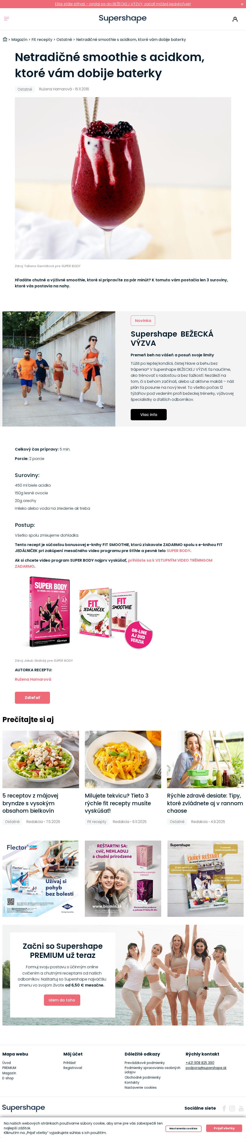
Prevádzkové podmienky (145, 1063)
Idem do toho (62, 1000)
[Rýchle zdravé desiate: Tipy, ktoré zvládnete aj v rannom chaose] (205, 759)
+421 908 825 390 (200, 1063)
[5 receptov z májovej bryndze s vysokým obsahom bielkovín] (40, 759)
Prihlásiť (235, 19)
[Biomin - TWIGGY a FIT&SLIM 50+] (123, 879)
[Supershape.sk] (123, 19)
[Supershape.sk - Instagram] (232, 1108)
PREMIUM (9, 1068)
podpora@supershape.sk (206, 1068)
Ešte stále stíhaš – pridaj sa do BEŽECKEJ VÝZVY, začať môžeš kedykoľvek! (123, 4)
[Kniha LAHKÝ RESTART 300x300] (205, 879)
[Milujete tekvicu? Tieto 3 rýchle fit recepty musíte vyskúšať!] (123, 759)
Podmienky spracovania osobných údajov (152, 1070)
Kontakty (132, 1082)
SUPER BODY (178, 550)
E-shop (8, 1078)
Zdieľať (32, 697)
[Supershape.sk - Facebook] (224, 1108)
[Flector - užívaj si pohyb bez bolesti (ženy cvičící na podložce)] (40, 879)
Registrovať (72, 1068)
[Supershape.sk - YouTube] (241, 1108)
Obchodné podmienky (143, 1077)
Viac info (148, 414)
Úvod (6, 1063)
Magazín (9, 1073)
